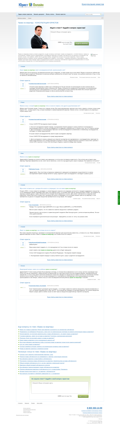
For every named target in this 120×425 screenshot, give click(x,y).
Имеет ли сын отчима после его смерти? (38, 230)
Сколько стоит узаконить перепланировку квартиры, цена (36, 354)
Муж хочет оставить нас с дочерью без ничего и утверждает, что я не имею (48, 188)
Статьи (29, 18)
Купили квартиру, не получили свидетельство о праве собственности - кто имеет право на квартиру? (49, 334)
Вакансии (27, 403)
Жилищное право (74, 77)
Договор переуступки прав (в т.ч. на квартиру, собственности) (37, 371)
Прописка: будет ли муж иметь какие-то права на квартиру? (37, 338)
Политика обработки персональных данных (92, 412)
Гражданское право (91, 279)
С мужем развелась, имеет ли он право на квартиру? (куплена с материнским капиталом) (46, 336)
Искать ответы (50, 14)
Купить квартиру (27, 408)
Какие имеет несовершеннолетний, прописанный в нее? (42, 70)
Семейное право (76, 198)
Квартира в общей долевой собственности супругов (35, 365)
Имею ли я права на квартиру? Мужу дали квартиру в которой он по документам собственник (47, 329)
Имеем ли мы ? (30, 157)
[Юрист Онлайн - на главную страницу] (31, 5)
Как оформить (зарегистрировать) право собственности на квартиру (39, 367)
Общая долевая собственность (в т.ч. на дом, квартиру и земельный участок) (42, 363)
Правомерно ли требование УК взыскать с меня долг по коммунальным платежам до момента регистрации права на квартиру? (57, 331)
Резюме (33, 403)
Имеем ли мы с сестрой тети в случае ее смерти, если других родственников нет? (50, 106)
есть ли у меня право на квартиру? (30, 344)
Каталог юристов (60, 14)
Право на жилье (26, 411)
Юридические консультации (22, 415)
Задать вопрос (81, 43)
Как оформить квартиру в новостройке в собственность (36, 358)
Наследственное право (89, 113)
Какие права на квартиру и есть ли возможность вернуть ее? (37, 340)
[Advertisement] (60, 313)
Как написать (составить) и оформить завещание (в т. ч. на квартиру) (40, 373)
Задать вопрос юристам (25, 14)
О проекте (20, 403)
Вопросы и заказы (22, 18)
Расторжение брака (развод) (88, 198)
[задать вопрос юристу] (83, 396)
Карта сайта (39, 403)
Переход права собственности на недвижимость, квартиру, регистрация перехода (43, 356)
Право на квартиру (27, 412)
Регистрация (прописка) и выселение (87, 77)
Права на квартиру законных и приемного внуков (34, 348)
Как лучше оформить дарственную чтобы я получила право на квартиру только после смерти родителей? (50, 342)
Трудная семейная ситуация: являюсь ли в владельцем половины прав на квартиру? (44, 346)
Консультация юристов (93, 4)
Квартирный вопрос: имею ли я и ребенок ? (38, 269)
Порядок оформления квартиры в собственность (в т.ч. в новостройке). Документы (43, 369)
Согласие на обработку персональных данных (91, 410)
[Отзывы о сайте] (119, 198)
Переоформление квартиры (29, 409)
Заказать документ (39, 14)
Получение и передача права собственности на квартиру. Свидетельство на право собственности (48, 361)
